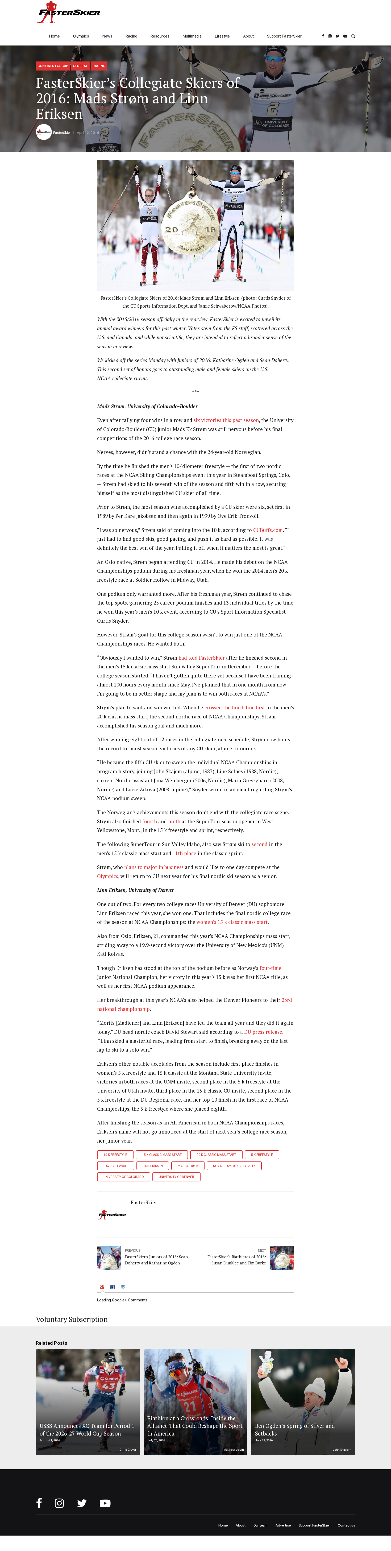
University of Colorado (123, 1177)
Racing (131, 36)
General (80, 66)
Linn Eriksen (153, 1166)
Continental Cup (53, 66)
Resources (160, 36)
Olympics (81, 36)
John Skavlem (342, 1449)
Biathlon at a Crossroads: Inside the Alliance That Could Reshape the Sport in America (195, 1426)
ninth (174, 821)
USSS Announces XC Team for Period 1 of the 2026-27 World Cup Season (87, 1429)
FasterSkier (62, 132)
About (248, 36)
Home (54, 36)
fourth (149, 821)
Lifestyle (222, 36)
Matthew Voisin (233, 1449)
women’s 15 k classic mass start (232, 922)
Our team (260, 1525)
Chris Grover (128, 1449)
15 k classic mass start (162, 1155)
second (259, 844)
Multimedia (192, 36)
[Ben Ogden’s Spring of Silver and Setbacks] (302, 1402)
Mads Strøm (188, 1166)
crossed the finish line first (235, 707)
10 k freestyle (115, 1155)
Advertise (283, 1525)
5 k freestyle (262, 1155)
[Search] (353, 36)
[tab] (102, 1288)
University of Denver (176, 1177)
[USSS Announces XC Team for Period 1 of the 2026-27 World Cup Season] (87, 1402)
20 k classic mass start (216, 1155)
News (107, 36)
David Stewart (115, 1166)
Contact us (346, 1525)
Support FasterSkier (284, 36)
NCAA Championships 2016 (234, 1166)
